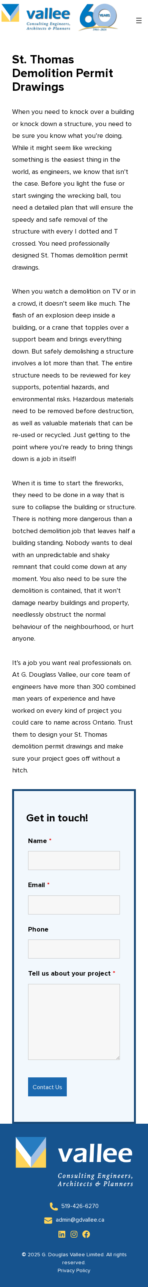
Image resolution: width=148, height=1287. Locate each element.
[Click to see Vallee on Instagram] (74, 1234)
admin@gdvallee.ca (80, 1220)
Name (40, 841)
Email (39, 885)
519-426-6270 (80, 1206)
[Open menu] (138, 20)
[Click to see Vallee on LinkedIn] (61, 1234)
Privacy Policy (74, 1270)
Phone (38, 929)
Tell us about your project (71, 973)
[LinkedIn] (53, 1206)
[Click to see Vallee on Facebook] (86, 1234)
